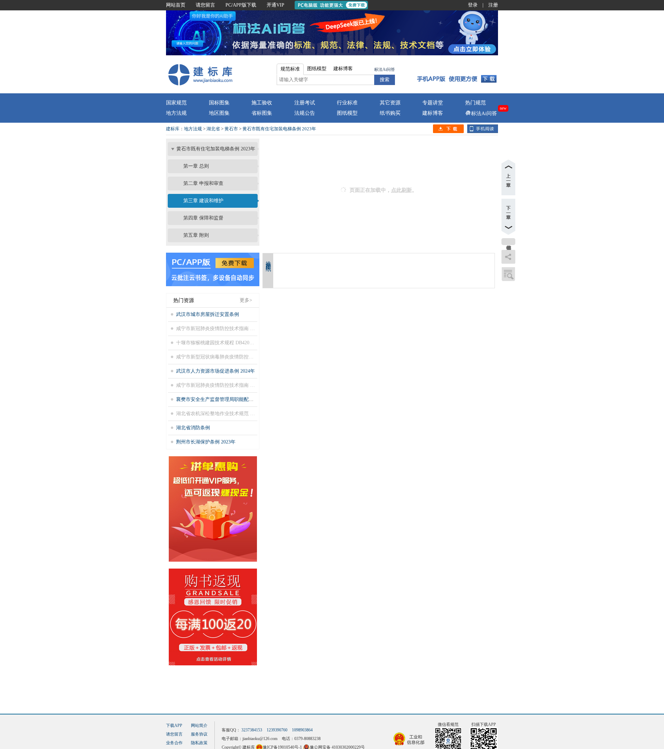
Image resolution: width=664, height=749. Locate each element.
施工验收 (261, 102)
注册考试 (304, 102)
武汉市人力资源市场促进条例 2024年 (215, 371)
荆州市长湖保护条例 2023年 (206, 441)
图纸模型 (347, 113)
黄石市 (231, 128)
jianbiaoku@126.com (259, 738)
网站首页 (175, 5)
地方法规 (176, 113)
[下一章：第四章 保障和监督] (508, 217)
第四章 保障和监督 (203, 218)
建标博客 (432, 113)
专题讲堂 (432, 102)
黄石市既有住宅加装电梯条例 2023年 (279, 128)
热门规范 (475, 102)
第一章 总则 (196, 166)
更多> (246, 300)
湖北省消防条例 (193, 427)
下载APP (174, 725)
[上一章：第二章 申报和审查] (508, 177)
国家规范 (176, 102)
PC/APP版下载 (240, 5)
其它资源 (390, 102)
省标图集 (261, 113)
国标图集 (219, 102)
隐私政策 (199, 742)
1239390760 (277, 730)
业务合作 (174, 742)
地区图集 (219, 113)
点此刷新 (401, 190)
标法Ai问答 (384, 69)
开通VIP (275, 5)
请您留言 (205, 5)
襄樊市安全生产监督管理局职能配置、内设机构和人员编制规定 (244, 399)
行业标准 (347, 102)
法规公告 (304, 113)
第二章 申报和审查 (203, 183)
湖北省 (213, 128)
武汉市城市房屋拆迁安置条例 (207, 314)
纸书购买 (390, 113)
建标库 (172, 128)
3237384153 (251, 730)
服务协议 (199, 734)
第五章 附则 (196, 235)
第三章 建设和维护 (203, 200)
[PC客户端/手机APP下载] (457, 74)
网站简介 (199, 725)
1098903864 (302, 730)
